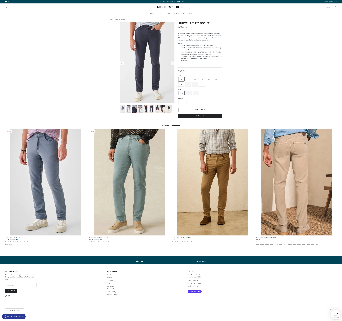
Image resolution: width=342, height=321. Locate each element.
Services (176, 13)
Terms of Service (112, 294)
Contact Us (110, 286)
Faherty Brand (184, 27)
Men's (160, 13)
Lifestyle (168, 13)
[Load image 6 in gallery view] (147, 62)
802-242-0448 (194, 280)
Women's (152, 13)
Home (111, 19)
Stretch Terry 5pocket (120, 19)
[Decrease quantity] (180, 102)
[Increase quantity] (187, 102)
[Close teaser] (330, 309)
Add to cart (200, 110)
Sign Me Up (11, 290)
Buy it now (200, 116)
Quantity (180, 98)
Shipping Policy (111, 292)
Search (109, 275)
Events (184, 13)
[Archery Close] (171, 7)
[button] (335, 314)
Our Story (110, 280)
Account (109, 278)
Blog (190, 13)
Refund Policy (111, 289)
